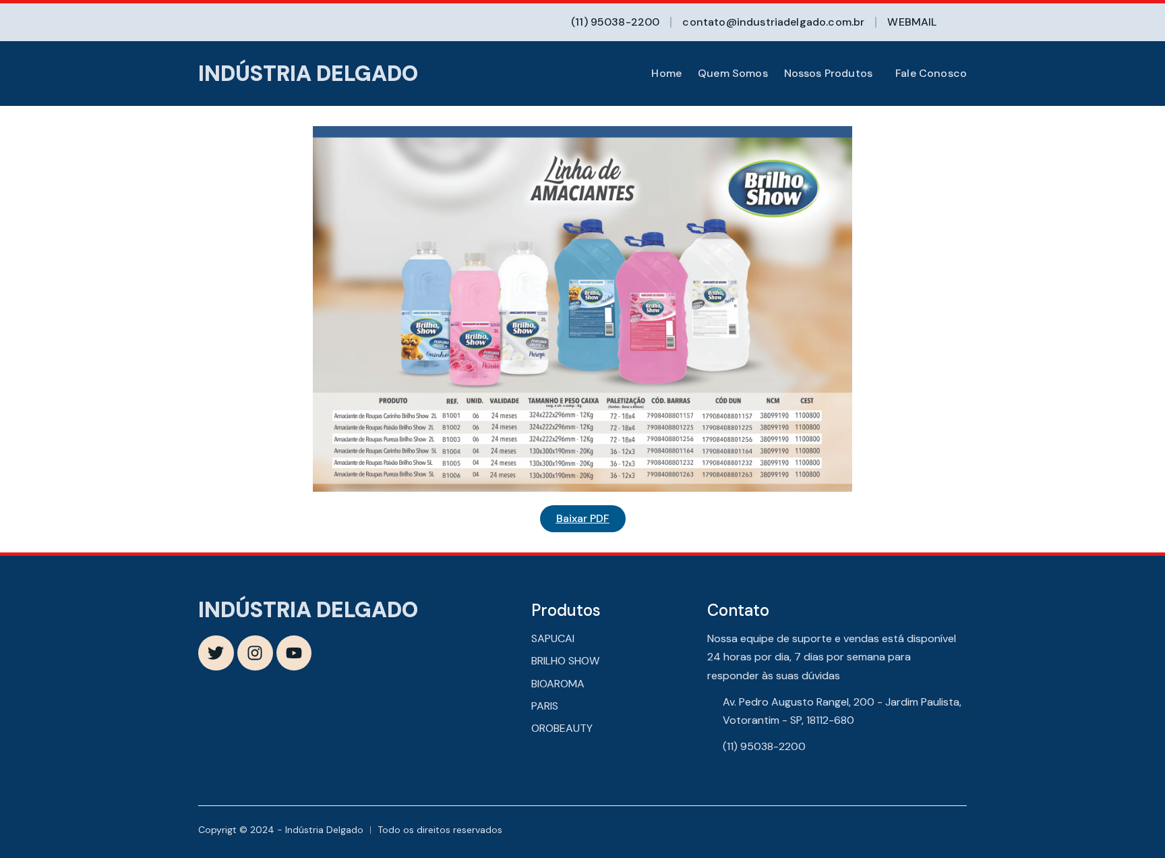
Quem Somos (733, 73)
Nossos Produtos (828, 73)
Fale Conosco (931, 73)
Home (666, 73)
